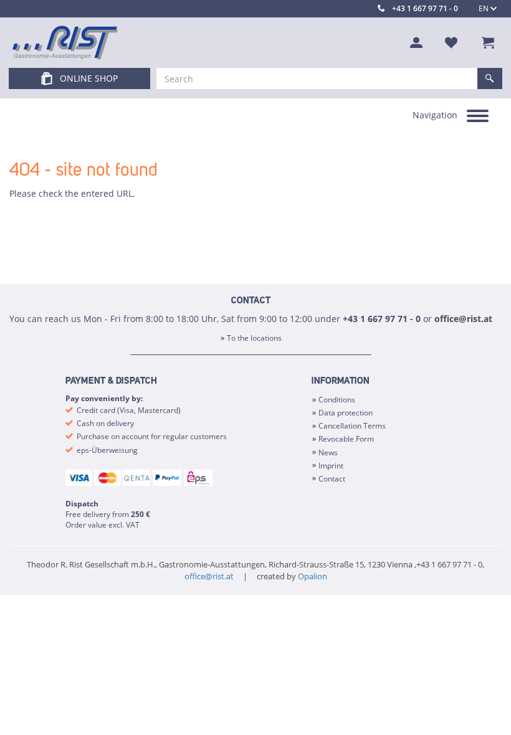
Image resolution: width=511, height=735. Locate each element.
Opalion (312, 576)
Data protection (345, 412)
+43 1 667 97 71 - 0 (425, 8)
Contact (331, 478)
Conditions (336, 399)
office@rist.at (463, 319)
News (328, 452)
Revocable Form (346, 439)
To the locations (254, 338)
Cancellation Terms (352, 425)
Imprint (330, 465)
